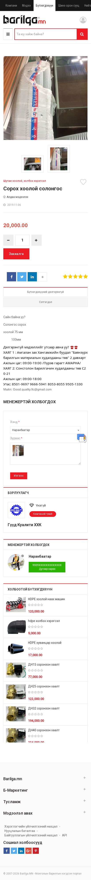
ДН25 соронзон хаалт (44, 686)
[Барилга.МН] (24, 20)
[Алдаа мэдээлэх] (81, 438)
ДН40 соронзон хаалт (44, 730)
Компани (11, 5)
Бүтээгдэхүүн (44, 5)
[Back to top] (79, 854)
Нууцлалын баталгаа (19, 831)
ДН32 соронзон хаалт (44, 708)
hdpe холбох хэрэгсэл (44, 621)
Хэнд (14, 422)
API (64, 835)
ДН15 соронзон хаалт (44, 664)
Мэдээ (26, 5)
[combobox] (45, 430)
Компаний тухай (42, 513)
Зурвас (16, 438)
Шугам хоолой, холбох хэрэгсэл (24, 180)
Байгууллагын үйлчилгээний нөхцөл (30, 835)
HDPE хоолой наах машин (46, 599)
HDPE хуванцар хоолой (44, 642)
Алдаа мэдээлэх (17, 197)
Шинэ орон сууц (68, 5)
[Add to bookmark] (84, 182)
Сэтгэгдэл (45, 302)
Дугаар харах (47, 567)
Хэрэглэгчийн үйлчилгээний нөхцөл (30, 826)
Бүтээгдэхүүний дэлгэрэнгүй (45, 291)
